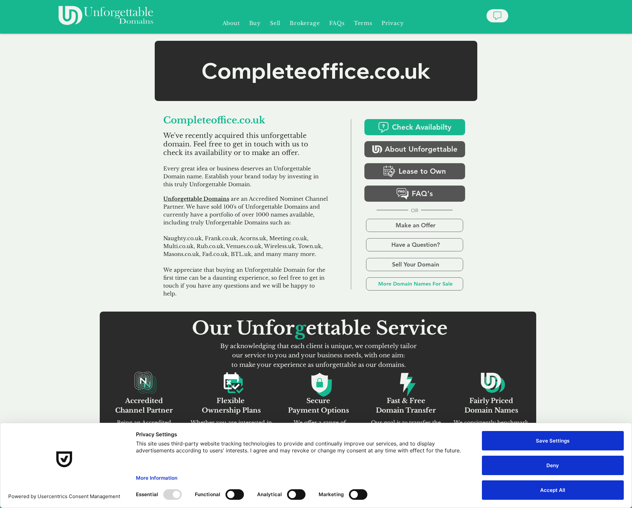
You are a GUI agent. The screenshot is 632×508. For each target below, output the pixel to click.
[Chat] (497, 15)
